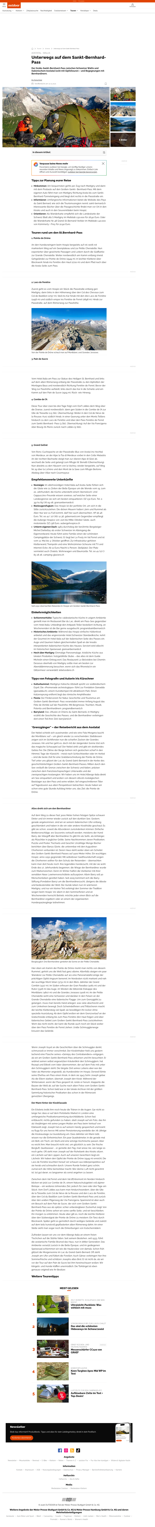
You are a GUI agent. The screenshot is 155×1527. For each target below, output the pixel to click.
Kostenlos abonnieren (21, 1438)
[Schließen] (103, 163)
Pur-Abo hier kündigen (99, 1460)
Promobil (53, 1519)
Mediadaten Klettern (78, 1488)
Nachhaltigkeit (46, 11)
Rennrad (35, 1460)
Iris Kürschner (36, 80)
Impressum (29, 1470)
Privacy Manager (82, 1470)
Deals (95, 11)
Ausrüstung (6, 11)
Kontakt (19, 1470)
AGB (38, 1470)
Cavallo (58, 1516)
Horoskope (84, 11)
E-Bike (44, 1460)
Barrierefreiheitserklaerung (102, 1470)
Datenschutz (68, 1470)
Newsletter (12, 1460)
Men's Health (101, 1516)
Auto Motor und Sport (25, 1516)
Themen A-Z (71, 1460)
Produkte (81, 1)
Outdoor (127, 1516)
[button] (56, 117)
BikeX (39, 1516)
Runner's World (66, 1519)
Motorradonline (115, 1516)
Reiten (60, 1460)
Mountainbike (24, 1460)
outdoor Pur (83, 1460)
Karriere (119, 1470)
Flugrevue (68, 1516)
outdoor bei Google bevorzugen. (82, 172)
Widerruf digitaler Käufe (120, 1460)
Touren (73, 11)
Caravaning (48, 1516)
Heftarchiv (63, 1479)
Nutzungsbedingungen (52, 1470)
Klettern (19, 11)
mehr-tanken (88, 1516)
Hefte (74, 1)
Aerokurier (10, 1516)
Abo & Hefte (74, 1479)
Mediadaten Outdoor (59, 1488)
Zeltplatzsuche (32, 11)
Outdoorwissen (60, 11)
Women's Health (81, 1519)
